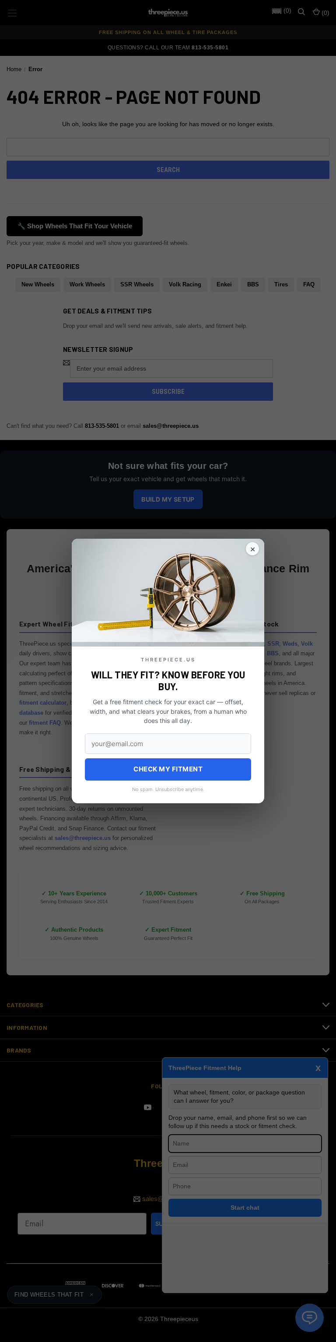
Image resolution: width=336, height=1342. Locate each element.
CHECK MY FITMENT (168, 769)
